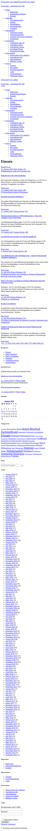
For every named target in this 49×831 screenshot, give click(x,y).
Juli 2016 (8, 711)
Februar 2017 (10, 701)
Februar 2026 (10, 485)
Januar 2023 (9, 557)
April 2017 (9, 697)
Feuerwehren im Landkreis (15, 790)
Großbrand (42, 438)
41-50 (20, 343)
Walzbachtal (7, 453)
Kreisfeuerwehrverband (8, 443)
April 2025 (9, 505)
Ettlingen (15, 436)
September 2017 (11, 687)
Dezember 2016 (11, 705)
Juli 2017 (8, 691)
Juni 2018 (9, 668)
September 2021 (11, 590)
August (9, 401)
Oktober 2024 (10, 518)
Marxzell (3, 445)
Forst (32, 436)
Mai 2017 (8, 695)
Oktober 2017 (10, 685)
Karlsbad (12, 441)
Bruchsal (35, 428)
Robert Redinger (17, 272)
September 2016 (11, 709)
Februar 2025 (10, 509)
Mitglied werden (11, 798)
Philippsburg (6, 448)
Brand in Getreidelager (8, 304)
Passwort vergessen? (8, 824)
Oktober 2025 (10, 493)
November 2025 (11, 491)
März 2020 (9, 625)
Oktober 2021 (10, 588)
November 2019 (11, 633)
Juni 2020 (9, 619)
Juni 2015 (9, 736)
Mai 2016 (8, 714)
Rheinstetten (19, 448)
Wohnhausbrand (37, 454)
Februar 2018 (10, 676)
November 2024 (11, 516)
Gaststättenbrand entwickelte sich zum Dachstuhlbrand (18, 237)
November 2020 (11, 608)
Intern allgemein (11, 354)
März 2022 (9, 577)
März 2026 (9, 483)
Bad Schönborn (12, 429)
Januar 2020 (9, 629)
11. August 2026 (7, 211)
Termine (8, 777)
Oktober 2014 (10, 753)
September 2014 (11, 755)
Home (3, 167)
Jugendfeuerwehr (11, 792)
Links (7, 781)
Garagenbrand (39, 436)
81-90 (37, 343)
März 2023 (9, 553)
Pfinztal (39, 445)
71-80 (33, 343)
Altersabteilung (10, 794)
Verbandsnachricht (12, 360)
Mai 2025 (8, 503)
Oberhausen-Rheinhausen (26, 445)
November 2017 (11, 683)
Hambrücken (5, 441)
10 (2, 411)
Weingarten (18, 453)
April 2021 (9, 598)
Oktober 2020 (10, 610)
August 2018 (10, 664)
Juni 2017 (9, 693)
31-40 (16, 343)
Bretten (25, 429)
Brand (19, 429)
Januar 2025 (9, 512)
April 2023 (9, 551)
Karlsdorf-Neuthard (22, 441)
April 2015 (9, 740)
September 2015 (11, 730)
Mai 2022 (8, 573)
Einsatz (8, 352)
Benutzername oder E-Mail (10, 807)
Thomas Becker (19, 211)
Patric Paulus (18, 169)
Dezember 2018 (11, 656)
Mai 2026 (8, 481)
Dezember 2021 (11, 584)
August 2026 (10, 474)
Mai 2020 (8, 621)
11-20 (7, 343)
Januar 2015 (9, 747)
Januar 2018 (9, 678)
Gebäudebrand (12, 439)
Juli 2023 (8, 544)
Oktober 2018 (10, 660)
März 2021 (9, 600)
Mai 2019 (8, 645)
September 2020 (11, 613)
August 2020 (10, 615)
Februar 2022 (10, 580)
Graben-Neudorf (31, 439)
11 (4, 411)
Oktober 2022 (10, 563)
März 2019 (9, 650)
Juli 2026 (8, 476)
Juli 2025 (8, 499)
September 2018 (11, 662)
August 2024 (10, 522)
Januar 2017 (9, 703)
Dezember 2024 (11, 514)
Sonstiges (8, 358)
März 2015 (9, 742)
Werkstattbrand (28, 454)
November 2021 (11, 586)
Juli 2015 (8, 734)
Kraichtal (32, 441)
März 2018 (9, 674)
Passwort (4, 812)
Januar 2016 (9, 722)
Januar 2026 (9, 487)
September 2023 (11, 540)
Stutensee (29, 447)
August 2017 (10, 689)
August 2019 (10, 639)
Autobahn (3, 429)
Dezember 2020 (11, 606)
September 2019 (11, 637)
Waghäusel (28, 451)
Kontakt (8, 768)
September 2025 (11, 495)
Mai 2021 (8, 596)
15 (13, 411)
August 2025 (10, 497)
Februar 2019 (10, 652)
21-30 (12, 343)
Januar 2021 (9, 604)
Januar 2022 (9, 582)
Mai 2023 (8, 549)
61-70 (29, 343)
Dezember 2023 (11, 536)
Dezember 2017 (11, 681)
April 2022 (9, 575)
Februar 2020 (10, 627)
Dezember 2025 (11, 489)
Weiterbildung (10, 363)
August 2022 (10, 567)
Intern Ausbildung (11, 356)
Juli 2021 (8, 594)
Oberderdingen (11, 445)
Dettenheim (22, 432)
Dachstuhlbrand (9, 431)
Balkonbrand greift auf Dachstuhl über (13, 175)
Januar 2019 (9, 654)
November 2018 (11, 658)
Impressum (9, 764)
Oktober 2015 (10, 728)
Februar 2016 (10, 720)
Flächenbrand (25, 436)
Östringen (15, 456)
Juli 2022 (8, 569)
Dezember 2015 (11, 724)
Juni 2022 (9, 571)
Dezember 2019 (11, 631)
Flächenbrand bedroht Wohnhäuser (12, 197)
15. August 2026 (7, 169)
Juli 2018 (8, 666)
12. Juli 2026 (5, 297)
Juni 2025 (9, 501)
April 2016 (9, 716)
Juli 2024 (8, 524)
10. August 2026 (7, 232)
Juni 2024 (9, 526)
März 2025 (9, 507)
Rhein (13, 448)
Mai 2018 (8, 670)
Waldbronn (37, 451)
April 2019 (9, 648)
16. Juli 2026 (5, 272)
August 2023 (10, 542)
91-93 (41, 343)
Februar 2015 (10, 744)
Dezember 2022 (11, 559)
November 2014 (11, 751)
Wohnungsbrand (6, 456)
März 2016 (9, 718)
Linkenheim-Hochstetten (30, 443)
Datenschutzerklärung (13, 766)
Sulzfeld (36, 448)
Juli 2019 (8, 641)
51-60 (24, 343)
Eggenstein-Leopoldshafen (34, 432)
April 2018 (9, 672)
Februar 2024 (10, 532)
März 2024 (9, 530)
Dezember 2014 (11, 749)
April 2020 (9, 623)
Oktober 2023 (10, 538)
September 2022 (11, 565)
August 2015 (10, 732)
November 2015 (11, 726)
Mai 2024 (8, 528)
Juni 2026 (9, 479)
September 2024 (11, 520)
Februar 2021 (10, 602)
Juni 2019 (9, 643)
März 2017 (9, 699)
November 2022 (11, 561)
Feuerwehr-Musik (11, 796)
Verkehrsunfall (14, 450)
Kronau (18, 443)
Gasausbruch (4, 438)
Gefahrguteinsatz (20, 438)
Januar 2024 (9, 534)
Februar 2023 (10, 555)
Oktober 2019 (10, 635)
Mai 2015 (8, 738)
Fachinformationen (12, 779)
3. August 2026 (6, 251)
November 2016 (11, 707)
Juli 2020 (8, 617)
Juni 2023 (9, 547)
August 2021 (10, 592)
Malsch (42, 443)
